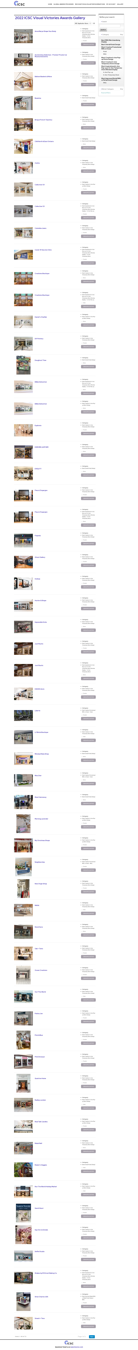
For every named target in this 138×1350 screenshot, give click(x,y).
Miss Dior (38, 776)
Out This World (40, 992)
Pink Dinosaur (40, 1057)
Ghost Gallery (40, 557)
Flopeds (38, 536)
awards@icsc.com (77, 1347)
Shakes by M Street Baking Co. (46, 1273)
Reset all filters (105, 93)
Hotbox (37, 579)
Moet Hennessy (40, 797)
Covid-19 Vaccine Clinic (43, 250)
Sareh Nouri (39, 1208)
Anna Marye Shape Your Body (45, 31)
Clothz (37, 163)
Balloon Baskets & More (43, 77)
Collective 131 (40, 185)
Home (50, 4)
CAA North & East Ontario (44, 141)
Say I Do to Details (41, 1230)
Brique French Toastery (43, 120)
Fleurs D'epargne (41, 490)
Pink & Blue (39, 1035)
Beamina (38, 98)
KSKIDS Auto (39, 689)
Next (92, 1337)
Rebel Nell (38, 1143)
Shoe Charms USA (41, 1297)
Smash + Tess (40, 1318)
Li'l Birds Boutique (41, 732)
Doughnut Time (40, 360)
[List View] (92, 23)
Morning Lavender (41, 819)
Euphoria (38, 425)
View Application (88, 44)
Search (103, 30)
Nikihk (37, 905)
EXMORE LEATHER (41, 447)
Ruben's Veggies (41, 1165)
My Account (111, 4)
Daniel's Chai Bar (41, 317)
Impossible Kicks (41, 622)
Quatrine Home (40, 1078)
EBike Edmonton (41, 382)
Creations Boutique (42, 273)
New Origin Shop (41, 884)
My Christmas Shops (42, 840)
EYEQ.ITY (38, 469)
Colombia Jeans (40, 228)
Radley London (40, 1100)
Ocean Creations (41, 970)
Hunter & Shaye (40, 601)
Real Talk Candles (41, 1122)
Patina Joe (39, 1014)
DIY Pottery (39, 339)
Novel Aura (39, 927)
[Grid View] (94, 23)
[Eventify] (24, 3)
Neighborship (40, 862)
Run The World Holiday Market (46, 1187)
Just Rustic (39, 644)
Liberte (37, 711)
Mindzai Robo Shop (42, 754)
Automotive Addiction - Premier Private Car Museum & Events (51, 56)
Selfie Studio (39, 1252)
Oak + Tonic (39, 949)
